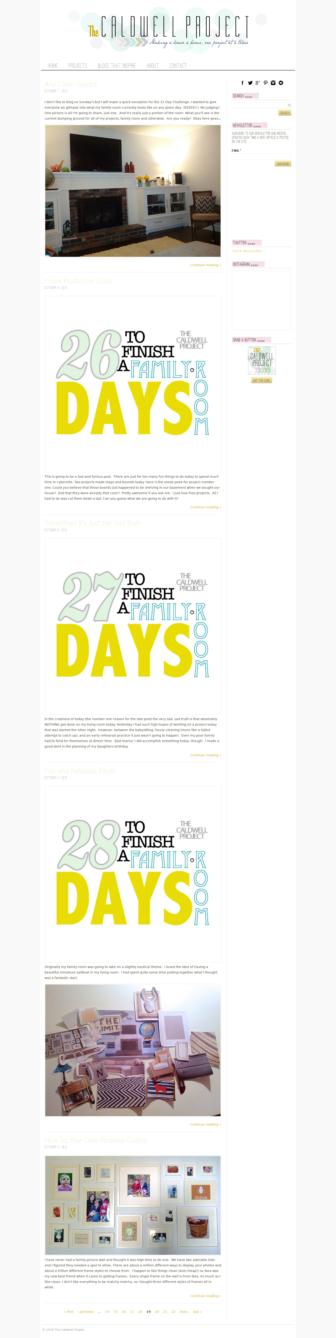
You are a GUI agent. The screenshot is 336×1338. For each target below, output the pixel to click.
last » (197, 1312)
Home (53, 66)
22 (173, 1312)
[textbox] (261, 105)
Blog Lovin (281, 82)
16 (124, 1312)
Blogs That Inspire (117, 66)
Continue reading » (205, 265)
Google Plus (258, 82)
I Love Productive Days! (79, 281)
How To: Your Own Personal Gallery (96, 1140)
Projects (78, 66)
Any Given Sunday (71, 84)
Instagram (273, 82)
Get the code (261, 380)
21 (165, 1312)
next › (184, 1312)
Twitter (250, 82)
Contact (178, 66)
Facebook (242, 82)
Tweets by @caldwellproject (247, 251)
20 (157, 1312)
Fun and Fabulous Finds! (80, 771)
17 (132, 1312)
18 (140, 1312)
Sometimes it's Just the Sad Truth (93, 523)
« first (68, 1312)
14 (107, 1312)
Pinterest (265, 82)
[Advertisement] (260, 203)
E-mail (236, 151)
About (153, 66)
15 (115, 1312)
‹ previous (85, 1312)
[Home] (168, 46)
